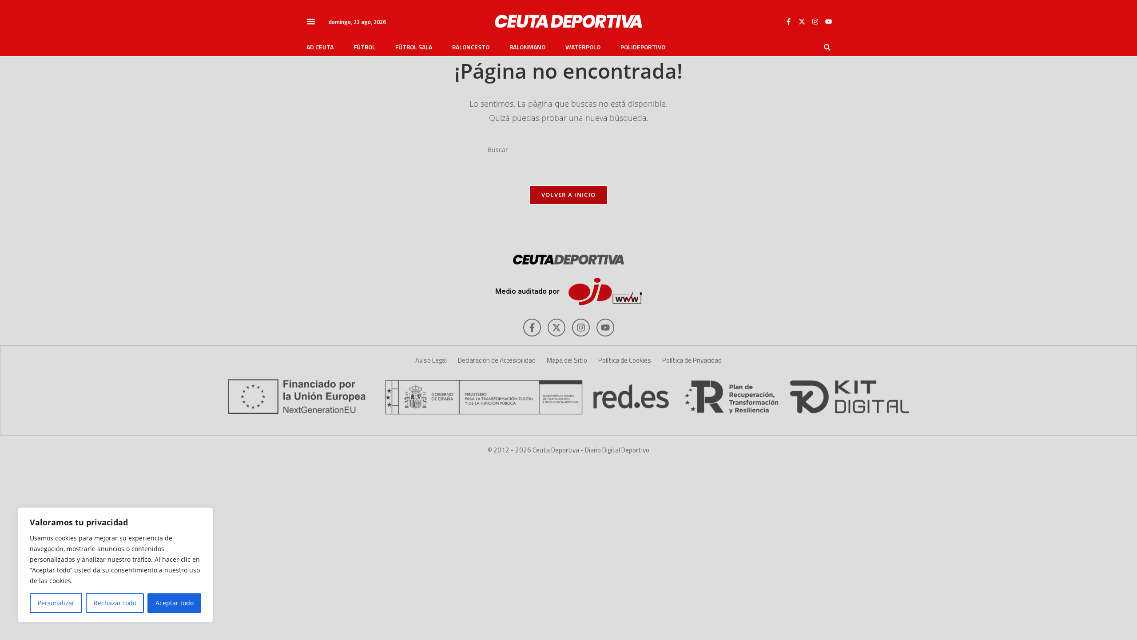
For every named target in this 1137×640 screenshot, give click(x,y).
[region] (115, 565)
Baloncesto (470, 47)
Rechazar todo (115, 603)
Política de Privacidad (692, 360)
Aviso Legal (431, 360)
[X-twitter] (801, 21)
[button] (311, 21)
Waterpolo (582, 47)
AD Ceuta (320, 47)
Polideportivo (642, 47)
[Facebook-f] (788, 21)
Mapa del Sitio (567, 360)
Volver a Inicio (568, 195)
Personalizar (56, 603)
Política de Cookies (624, 360)
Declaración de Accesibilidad (497, 360)
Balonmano (527, 47)
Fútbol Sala (413, 47)
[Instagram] (815, 21)
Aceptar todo (174, 603)
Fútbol (364, 47)
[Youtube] (828, 21)
